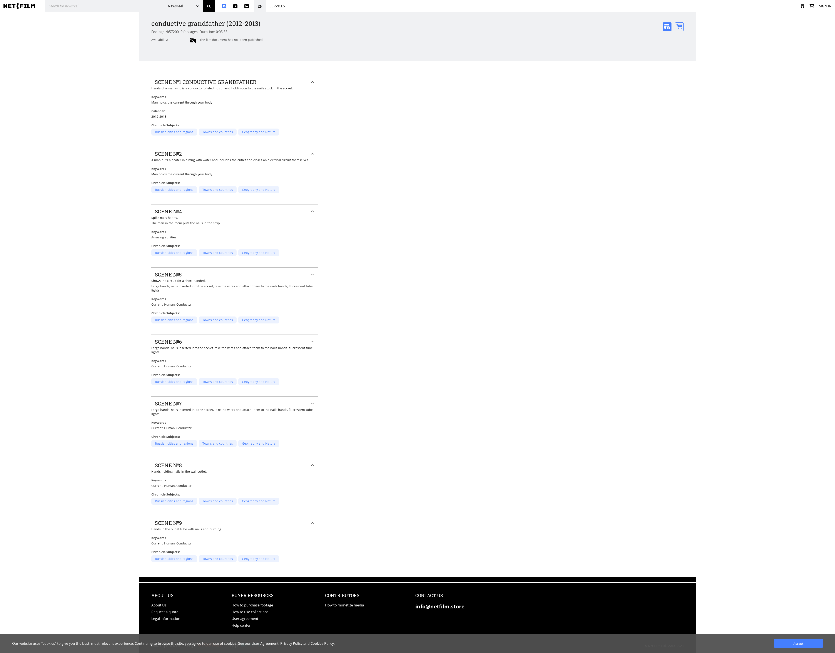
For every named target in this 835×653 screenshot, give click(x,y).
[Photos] (247, 6)
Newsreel (175, 6)
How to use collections (250, 611)
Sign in (825, 6)
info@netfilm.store (439, 606)
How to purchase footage (252, 605)
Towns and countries (217, 132)
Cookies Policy (322, 643)
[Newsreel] (222, 6)
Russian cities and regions (174, 132)
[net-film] (20, 6)
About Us (159, 605)
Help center (241, 625)
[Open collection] (802, 6)
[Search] (209, 6)
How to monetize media (344, 605)
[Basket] (812, 6)
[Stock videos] (235, 6)
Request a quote (164, 611)
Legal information (165, 618)
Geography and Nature (259, 132)
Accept (798, 643)
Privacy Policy (291, 643)
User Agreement (265, 643)
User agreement (245, 618)
